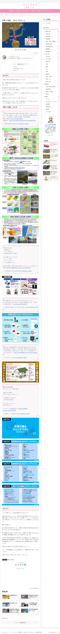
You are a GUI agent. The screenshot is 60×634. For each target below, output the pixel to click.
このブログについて (4, 632)
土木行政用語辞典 (38, 632)
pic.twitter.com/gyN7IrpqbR (9, 410)
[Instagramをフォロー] (52, 135)
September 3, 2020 (26, 271)
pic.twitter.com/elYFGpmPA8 (19, 304)
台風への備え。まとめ (18, 68)
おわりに (15, 70)
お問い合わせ (25, 632)
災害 (10, 559)
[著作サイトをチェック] (49, 135)
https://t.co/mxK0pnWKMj (16, 118)
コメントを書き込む (20, 622)
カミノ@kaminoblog (50, 124)
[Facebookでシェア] (18, 50)
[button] (25, 50)
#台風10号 (13, 267)
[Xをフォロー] (50, 135)
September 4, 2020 (23, 123)
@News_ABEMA (22, 408)
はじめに (15, 66)
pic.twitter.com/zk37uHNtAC (23, 267)
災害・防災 (5, 559)
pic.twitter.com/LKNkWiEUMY (28, 120)
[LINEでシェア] (23, 50)
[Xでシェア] (16, 50)
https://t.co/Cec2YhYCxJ (14, 120)
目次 (19, 64)
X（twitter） (31, 632)
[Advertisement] (20, 578)
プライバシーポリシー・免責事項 (16, 632)
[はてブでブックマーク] (21, 50)
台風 (13, 559)
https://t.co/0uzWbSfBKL (19, 352)
